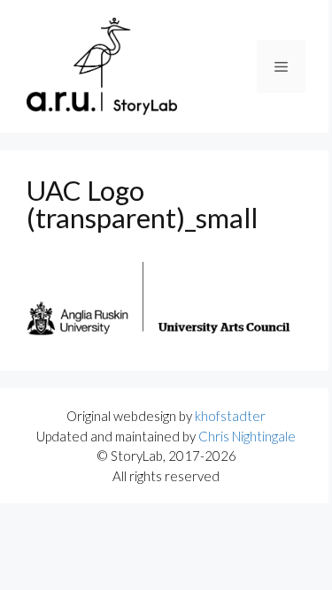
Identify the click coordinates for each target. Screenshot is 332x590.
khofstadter (230, 416)
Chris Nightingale (247, 436)
